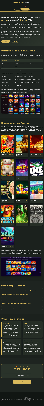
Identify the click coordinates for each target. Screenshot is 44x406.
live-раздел (9, 5)
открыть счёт (25, 9)
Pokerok (22, 2)
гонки (14, 5)
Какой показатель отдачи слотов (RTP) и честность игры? (17, 303)
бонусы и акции (38, 5)
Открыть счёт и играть (22, 382)
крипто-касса (30, 5)
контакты (19, 5)
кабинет (17, 9)
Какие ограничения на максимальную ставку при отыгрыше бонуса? (20, 290)
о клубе (4, 5)
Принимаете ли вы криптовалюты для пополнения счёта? (17, 308)
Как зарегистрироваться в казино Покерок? (14, 299)
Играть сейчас (6, 41)
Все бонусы (14, 41)
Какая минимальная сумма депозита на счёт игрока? (16, 294)
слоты (24, 5)
